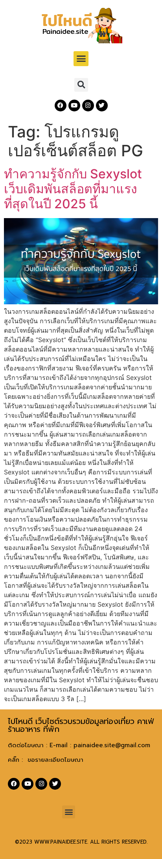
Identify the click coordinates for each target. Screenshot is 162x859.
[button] (81, 58)
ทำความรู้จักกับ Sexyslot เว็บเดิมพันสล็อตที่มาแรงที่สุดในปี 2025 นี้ (73, 189)
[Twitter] (102, 105)
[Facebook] (60, 105)
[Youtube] (74, 105)
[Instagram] (88, 105)
